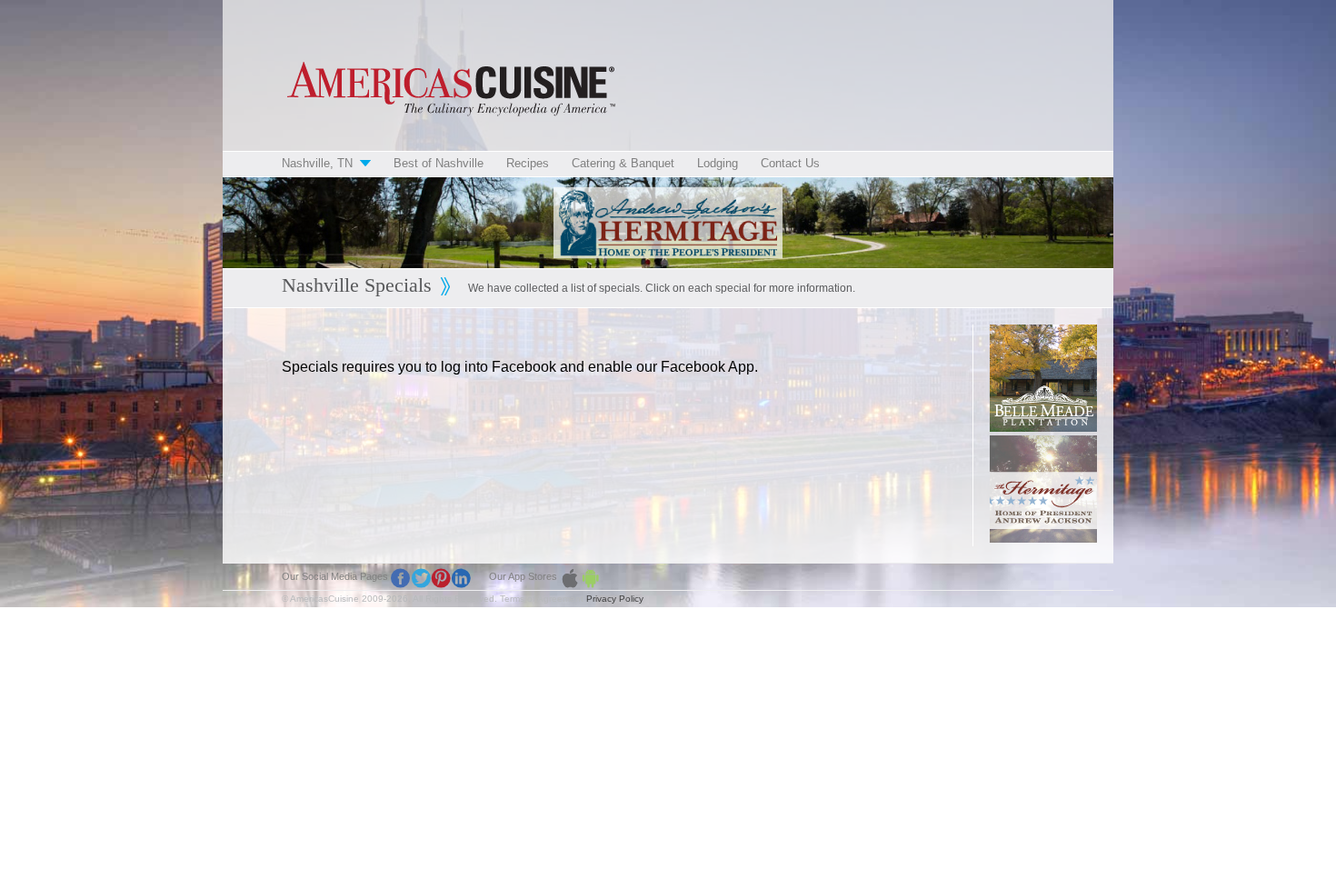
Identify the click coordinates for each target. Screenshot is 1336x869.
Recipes (527, 163)
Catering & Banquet (623, 163)
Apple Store (570, 578)
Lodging (717, 163)
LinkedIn (461, 578)
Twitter (421, 578)
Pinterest (441, 578)
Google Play (590, 578)
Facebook (401, 578)
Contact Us (790, 163)
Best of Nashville (439, 163)
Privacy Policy (614, 599)
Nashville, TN (317, 163)
